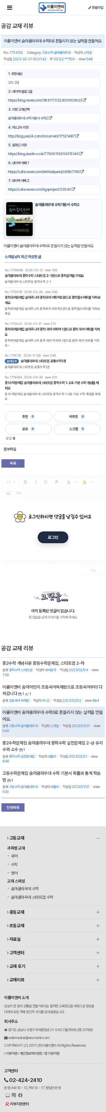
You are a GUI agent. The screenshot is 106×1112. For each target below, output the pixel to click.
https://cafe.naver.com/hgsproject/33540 (40, 189)
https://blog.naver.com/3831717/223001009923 (45, 100)
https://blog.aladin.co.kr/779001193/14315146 (43, 154)
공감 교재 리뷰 (17, 25)
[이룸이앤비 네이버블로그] (7, 1095)
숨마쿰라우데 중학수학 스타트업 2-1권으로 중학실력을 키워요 (44, 276)
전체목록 (12, 807)
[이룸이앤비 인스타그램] (13, 1095)
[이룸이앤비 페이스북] (19, 1095)
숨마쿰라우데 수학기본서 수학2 (28, 118)
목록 (13, 463)
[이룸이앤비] (52, 7)
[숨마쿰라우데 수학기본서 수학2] (19, 219)
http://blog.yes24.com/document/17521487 (41, 136)
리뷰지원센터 (19, 1104)
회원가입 (97, 8)
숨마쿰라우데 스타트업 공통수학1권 (43, 361)
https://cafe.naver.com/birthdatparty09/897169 (44, 172)
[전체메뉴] (9, 7)
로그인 (53, 537)
